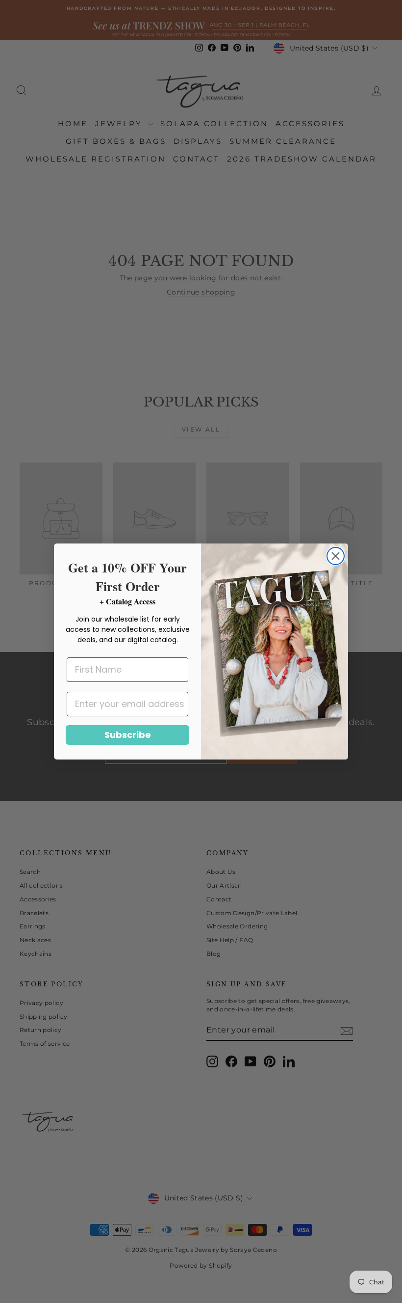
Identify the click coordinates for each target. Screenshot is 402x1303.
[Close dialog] (335, 556)
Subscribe (127, 735)
